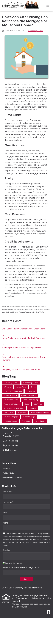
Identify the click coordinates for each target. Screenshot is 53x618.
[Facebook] (48, 612)
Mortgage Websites (21, 604)
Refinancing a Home (35, 31)
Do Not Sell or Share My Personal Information (22, 588)
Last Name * (8, 502)
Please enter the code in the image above (21, 567)
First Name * (8, 492)
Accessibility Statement (12, 478)
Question (6, 550)
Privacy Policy (8, 473)
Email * (6, 512)
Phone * (6, 523)
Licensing (6, 468)
